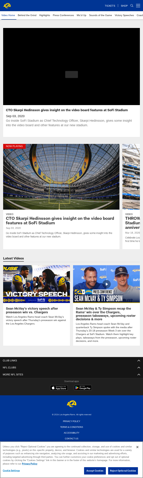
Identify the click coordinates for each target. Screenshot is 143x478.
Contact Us (71, 438)
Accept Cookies (94, 470)
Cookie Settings (11, 470)
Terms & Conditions (71, 426)
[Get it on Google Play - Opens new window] (83, 389)
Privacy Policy (71, 421)
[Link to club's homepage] (7, 4)
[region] (71, 460)
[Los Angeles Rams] (71, 404)
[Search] (131, 5)
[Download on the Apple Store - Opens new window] (59, 388)
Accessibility (71, 432)
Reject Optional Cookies (123, 470)
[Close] (137, 447)
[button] (71, 74)
